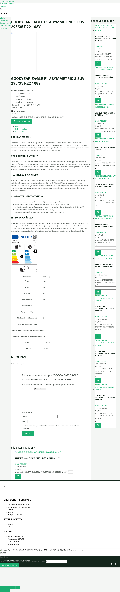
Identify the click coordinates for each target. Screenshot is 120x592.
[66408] (18, 476)
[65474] (98, 100)
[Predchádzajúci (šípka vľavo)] (2, 590)
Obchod (10, 512)
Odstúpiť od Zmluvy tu (15, 515)
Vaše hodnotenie (28, 389)
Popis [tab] (17, 126)
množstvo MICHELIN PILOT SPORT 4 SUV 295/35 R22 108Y (105, 202)
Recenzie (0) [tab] (19, 131)
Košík (9, 527)
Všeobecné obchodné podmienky (19, 504)
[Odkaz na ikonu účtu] (1, 9)
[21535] (98, 252)
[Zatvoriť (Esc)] (17, 587)
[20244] (98, 172)
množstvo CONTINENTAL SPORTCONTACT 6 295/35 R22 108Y (104, 371)
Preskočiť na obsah (7, 1)
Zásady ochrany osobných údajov (19, 507)
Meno (24, 417)
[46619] (98, 292)
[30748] (98, 135)
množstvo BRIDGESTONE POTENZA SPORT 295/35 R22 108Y (105, 282)
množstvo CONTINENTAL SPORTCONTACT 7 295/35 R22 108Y (104, 327)
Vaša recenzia (27, 412)
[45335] (98, 336)
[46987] (98, 380)
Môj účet (10, 524)
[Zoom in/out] (2, 587)
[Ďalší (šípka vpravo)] (7, 590)
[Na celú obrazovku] (7, 587)
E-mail (24, 421)
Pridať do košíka (9, 565)
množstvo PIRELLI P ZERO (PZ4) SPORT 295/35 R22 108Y (104, 94)
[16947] (98, 425)
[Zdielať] (12, 587)
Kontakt (10, 510)
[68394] (98, 212)
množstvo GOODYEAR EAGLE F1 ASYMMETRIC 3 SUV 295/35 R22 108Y (37, 117)
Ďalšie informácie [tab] (21, 129)
